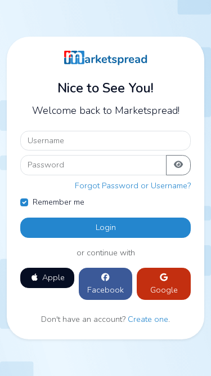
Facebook (105, 289)
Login (106, 227)
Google (164, 289)
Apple (52, 277)
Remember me (58, 201)
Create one (148, 319)
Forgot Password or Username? (133, 185)
